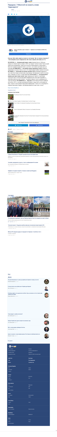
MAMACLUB (30, 414)
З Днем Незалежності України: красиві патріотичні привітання (23, 154)
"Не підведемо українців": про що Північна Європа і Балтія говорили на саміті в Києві (28, 218)
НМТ (29, 388)
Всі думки (10, 340)
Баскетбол (30, 376)
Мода (29, 421)
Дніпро (29, 369)
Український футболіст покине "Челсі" (15, 172)
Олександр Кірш (11, 329)
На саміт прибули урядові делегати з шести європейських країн (20, 220)
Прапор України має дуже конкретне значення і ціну (19, 320)
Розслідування (31, 360)
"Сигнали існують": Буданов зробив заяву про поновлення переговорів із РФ (26, 225)
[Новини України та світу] (10, 129)
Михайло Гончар (11, 335)
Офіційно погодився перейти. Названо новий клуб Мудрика (22, 170)
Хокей (9, 378)
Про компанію (10, 348)
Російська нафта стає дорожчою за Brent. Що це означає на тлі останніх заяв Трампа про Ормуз (25, 294)
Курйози (12, 9)
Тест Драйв (10, 395)
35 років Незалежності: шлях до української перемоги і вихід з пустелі (23, 279)
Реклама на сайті (11, 352)
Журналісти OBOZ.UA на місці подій (34, 354)
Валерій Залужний (11, 281)
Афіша (9, 419)
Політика (30, 358)
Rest (9, 274)
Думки (9, 277)
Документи (30, 352)
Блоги (9, 362)
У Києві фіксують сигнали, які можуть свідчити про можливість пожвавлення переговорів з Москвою (27, 226)
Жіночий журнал (11, 423)
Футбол (9, 376)
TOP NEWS (11, 195)
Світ (9, 360)
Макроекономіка (31, 409)
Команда (30, 348)
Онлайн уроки (10, 386)
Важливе (10, 131)
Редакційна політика (11, 90)
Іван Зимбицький (11, 315)
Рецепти (9, 402)
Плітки (29, 419)
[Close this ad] (56, 430)
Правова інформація (11, 350)
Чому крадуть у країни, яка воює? (15, 314)
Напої (29, 402)
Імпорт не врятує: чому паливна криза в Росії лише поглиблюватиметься (24, 334)
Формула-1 (10, 379)
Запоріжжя (10, 369)
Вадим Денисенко (11, 296)
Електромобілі (31, 395)
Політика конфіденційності (33, 350)
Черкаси (9, 371)
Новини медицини (11, 414)
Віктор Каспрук (11, 288)
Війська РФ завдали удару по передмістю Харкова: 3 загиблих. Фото (24, 231)
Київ (9, 367)
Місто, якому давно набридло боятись (16, 327)
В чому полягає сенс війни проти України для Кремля (19, 286)
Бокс (29, 378)
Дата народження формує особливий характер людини (18, 164)
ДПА (29, 386)
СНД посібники (10, 390)
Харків (29, 367)
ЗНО (9, 388)
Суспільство (31, 362)
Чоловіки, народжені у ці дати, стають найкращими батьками (23, 162)
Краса (9, 421)
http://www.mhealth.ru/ (13, 87)
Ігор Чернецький (11, 322)
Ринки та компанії (11, 409)
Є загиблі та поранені (12, 233)
